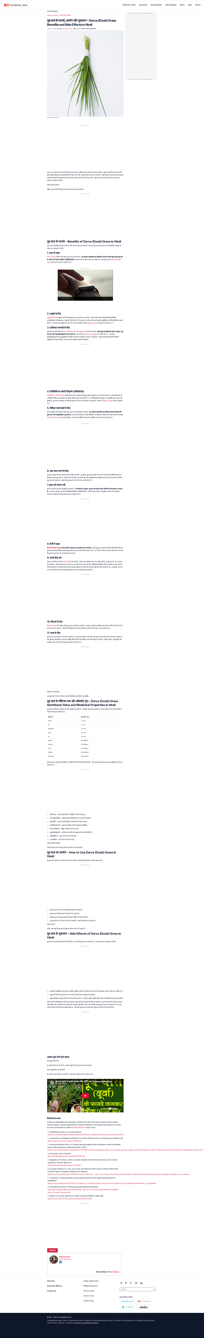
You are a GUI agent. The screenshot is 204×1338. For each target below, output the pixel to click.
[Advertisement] (85, 143)
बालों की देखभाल (170, 5)
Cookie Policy (88, 1301)
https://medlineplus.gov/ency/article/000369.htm (66, 1156)
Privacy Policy (88, 1291)
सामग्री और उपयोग (129, 5)
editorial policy (79, 1127)
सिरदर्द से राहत (51, 625)
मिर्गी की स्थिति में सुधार (54, 548)
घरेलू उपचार (143, 5)
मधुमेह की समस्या (93, 323)
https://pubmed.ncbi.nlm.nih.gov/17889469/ (64, 1141)
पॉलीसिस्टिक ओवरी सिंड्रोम (55, 395)
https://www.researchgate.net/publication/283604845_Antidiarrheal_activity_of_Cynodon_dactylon (86, 1134)
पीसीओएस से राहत (106, 401)
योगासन (197, 5)
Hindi (55, 15)
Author (52, 1250)
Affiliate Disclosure (90, 1286)
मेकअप (182, 5)
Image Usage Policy (91, 1281)
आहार (190, 5)
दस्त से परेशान (51, 257)
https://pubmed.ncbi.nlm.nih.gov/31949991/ (64, 1165)
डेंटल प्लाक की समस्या (54, 417)
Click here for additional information (86, 1323)
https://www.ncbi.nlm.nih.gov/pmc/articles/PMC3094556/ (70, 1199)
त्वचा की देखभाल (156, 5)
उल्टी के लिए (65, 562)
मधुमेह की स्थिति (52, 317)
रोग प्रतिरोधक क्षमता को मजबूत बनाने (74, 331)
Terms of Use (88, 1296)
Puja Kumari (68, 28)
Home (49, 15)
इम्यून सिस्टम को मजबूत (90, 334)
